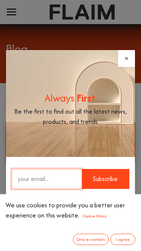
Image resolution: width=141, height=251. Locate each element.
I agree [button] (123, 239)
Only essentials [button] (90, 239)
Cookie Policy (94, 216)
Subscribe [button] (105, 178)
